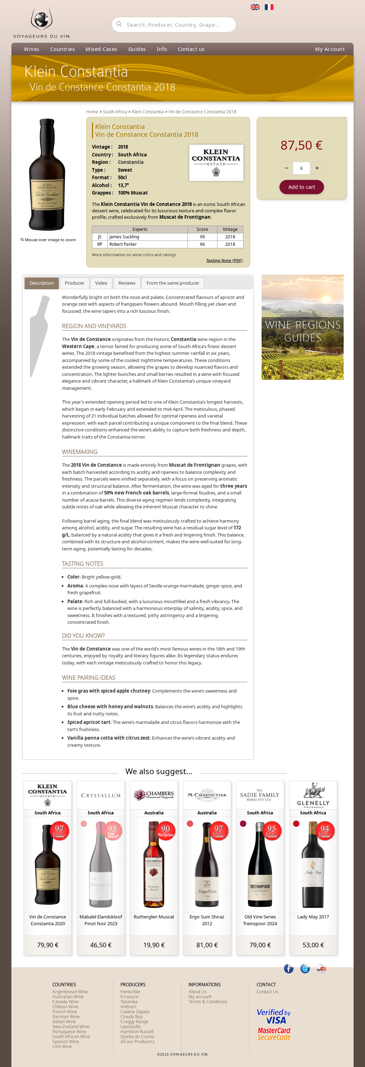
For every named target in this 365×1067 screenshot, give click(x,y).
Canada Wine (65, 1002)
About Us (198, 992)
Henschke (130, 992)
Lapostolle (130, 1027)
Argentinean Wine (70, 992)
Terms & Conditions (208, 1002)
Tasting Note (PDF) (224, 260)
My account (200, 997)
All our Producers (137, 1041)
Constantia (131, 162)
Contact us (191, 49)
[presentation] (41, 283)
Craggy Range (134, 1022)
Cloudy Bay (131, 1017)
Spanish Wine (65, 1041)
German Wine (66, 1017)
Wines (32, 49)
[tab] (42, 283)
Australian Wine (68, 997)
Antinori (128, 1007)
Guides (137, 49)
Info (162, 49)
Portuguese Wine (69, 1032)
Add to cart (301, 186)
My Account (330, 49)
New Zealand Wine (70, 1027)
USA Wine (62, 1046)
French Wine (64, 1012)
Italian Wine (64, 1022)
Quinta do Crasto (137, 1037)
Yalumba (129, 1002)
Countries (62, 49)
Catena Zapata (135, 1012)
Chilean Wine (65, 1007)
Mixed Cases (102, 49)
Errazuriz (129, 997)
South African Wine (71, 1037)
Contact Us (267, 992)
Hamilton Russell (137, 1032)
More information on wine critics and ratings (134, 254)
